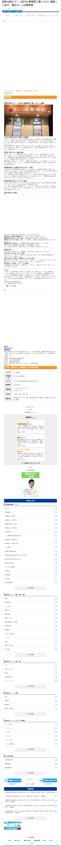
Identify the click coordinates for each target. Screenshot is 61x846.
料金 (44, 840)
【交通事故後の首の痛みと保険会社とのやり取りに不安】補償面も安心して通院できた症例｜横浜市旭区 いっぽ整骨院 (29, 800)
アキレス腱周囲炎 (9, 744)
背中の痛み (7, 649)
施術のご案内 (30, 15)
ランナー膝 (7, 736)
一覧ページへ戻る (10, 286)
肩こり (6, 665)
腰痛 (6, 598)
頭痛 (6, 696)
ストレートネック (9, 680)
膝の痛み (7, 610)
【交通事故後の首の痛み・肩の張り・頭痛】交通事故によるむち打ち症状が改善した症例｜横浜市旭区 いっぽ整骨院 (29, 806)
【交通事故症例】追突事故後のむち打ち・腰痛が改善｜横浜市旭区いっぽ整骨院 (25, 796)
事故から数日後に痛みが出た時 (13, 559)
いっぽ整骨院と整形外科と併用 (13, 535)
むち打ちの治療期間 (10, 567)
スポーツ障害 (8, 724)
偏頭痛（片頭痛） (9, 708)
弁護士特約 (7, 531)
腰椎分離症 (7, 614)
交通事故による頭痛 (10, 516)
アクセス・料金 (53, 15)
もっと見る (30, 588)
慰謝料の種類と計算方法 (11, 524)
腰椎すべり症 (8, 618)
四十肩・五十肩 (9, 669)
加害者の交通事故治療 (10, 551)
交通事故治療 (42, 15)
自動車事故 (7, 574)
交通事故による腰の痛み (11, 539)
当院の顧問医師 (9, 582)
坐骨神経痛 (7, 602)
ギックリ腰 (7, 606)
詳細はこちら (7, 365)
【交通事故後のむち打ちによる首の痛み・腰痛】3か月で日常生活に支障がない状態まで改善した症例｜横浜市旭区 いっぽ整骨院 (30, 811)
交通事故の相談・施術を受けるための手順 (15, 555)
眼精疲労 (7, 704)
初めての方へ (19, 15)
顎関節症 (7, 700)
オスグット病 (8, 740)
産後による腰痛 (9, 645)
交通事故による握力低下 (11, 520)
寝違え (6, 673)
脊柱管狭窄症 (8, 625)
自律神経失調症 (9, 759)
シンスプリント (9, 728)
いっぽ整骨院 (31, 843)
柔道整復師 (7, 349)
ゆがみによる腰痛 (9, 633)
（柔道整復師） (22, 376)
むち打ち (7, 508)
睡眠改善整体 (8, 767)
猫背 (6, 641)
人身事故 (7, 578)
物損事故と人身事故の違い (11, 543)
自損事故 (7, 570)
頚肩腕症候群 (8, 677)
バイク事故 (7, 547)
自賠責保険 (7, 512)
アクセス (51, 840)
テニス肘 (7, 732)
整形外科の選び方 (9, 563)
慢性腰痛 (7, 629)
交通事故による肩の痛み (11, 527)
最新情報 (11, 90)
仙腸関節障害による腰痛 (11, 622)
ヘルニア (7, 637)
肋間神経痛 (7, 763)
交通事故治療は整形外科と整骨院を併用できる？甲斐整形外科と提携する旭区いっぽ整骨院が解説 (29, 792)
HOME (8, 15)
